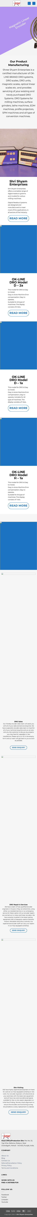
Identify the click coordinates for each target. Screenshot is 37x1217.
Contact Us (5, 1161)
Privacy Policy (6, 1165)
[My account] (29, 3)
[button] (2, 3)
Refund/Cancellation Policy (11, 1163)
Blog (3, 1158)
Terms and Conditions (9, 1168)
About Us (5, 1156)
